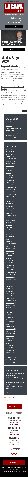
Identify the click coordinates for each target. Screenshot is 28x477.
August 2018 (9, 225)
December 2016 (10, 272)
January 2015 (9, 326)
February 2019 (9, 210)
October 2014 (9, 333)
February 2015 (9, 324)
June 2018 (8, 229)
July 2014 (8, 340)
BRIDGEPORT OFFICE (14, 434)
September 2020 (10, 166)
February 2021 (9, 154)
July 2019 (8, 199)
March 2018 (9, 236)
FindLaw (21, 473)
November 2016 (10, 274)
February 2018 (9, 239)
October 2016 (9, 277)
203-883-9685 (19, 23)
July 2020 (8, 170)
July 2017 (8, 255)
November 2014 (10, 331)
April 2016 (8, 291)
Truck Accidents (10, 137)
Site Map (10, 471)
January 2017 (9, 270)
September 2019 (10, 194)
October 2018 (9, 220)
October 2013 (9, 362)
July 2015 (8, 312)
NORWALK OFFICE (14, 444)
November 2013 (10, 359)
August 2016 (9, 281)
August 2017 (9, 253)
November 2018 (10, 218)
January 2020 (9, 184)
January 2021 (9, 156)
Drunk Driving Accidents (12, 69)
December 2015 (10, 300)
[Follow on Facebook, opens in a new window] (12, 454)
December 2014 (10, 329)
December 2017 (10, 244)
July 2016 (8, 284)
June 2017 (8, 258)
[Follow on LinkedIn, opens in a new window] (15, 454)
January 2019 (9, 213)
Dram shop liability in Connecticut (9, 66)
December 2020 (10, 158)
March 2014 (9, 350)
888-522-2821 (16, 448)
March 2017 (9, 265)
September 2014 (10, 336)
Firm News (8, 130)
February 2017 (9, 267)
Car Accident (9, 92)
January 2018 (9, 241)
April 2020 (8, 177)
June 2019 (8, 201)
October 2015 (9, 305)
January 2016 (9, 298)
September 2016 (10, 279)
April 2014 (8, 347)
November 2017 (10, 246)
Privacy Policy (17, 471)
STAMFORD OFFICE (14, 424)
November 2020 (10, 161)
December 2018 (10, 215)
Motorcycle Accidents (11, 133)
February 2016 (9, 295)
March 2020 (9, 180)
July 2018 (8, 227)
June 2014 (8, 343)
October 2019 (9, 192)
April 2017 (8, 262)
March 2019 (9, 208)
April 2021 (8, 149)
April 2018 (8, 234)
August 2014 (9, 338)
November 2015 (10, 303)
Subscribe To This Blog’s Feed (13, 397)
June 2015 (8, 314)
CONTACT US (14, 406)
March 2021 (9, 151)
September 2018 (10, 222)
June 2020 (8, 173)
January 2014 (9, 355)
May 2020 (8, 175)
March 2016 (9, 293)
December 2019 (10, 187)
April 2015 (8, 319)
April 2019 (8, 206)
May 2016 (8, 288)
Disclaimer (4, 471)
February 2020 (9, 182)
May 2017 (8, 260)
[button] (14, 26)
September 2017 (10, 251)
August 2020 (9, 168)
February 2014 (9, 352)
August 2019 (9, 196)
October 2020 (9, 163)
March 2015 (9, 322)
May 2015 (8, 317)
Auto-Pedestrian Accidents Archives (15, 121)
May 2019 (8, 203)
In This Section (14, 49)
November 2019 (10, 189)
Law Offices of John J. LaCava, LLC (15, 67)
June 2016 (8, 286)
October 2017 (9, 248)
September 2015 (10, 307)
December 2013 (10, 357)
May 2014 (8, 345)
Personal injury (9, 135)
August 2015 (9, 310)
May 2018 (8, 232)
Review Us (15, 462)
